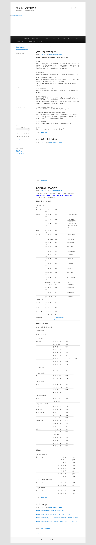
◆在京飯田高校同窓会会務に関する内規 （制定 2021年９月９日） (53, 514)
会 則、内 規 (41, 504)
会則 (42, 528)
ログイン (18, 150)
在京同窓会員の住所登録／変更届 (35, 41)
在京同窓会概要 (25, 38)
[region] (23, 69)
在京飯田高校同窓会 (26, 7)
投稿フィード (19, 151)
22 (26, 135)
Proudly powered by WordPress (48, 539)
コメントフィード (20, 153)
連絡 (77, 38)
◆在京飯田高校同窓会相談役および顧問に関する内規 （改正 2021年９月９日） (57, 521)
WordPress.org (19, 155)
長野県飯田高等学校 (20, 48)
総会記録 (48, 38)
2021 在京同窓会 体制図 (46, 139)
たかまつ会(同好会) (62, 38)
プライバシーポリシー (46, 51)
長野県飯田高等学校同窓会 (22, 49)
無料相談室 (70, 38)
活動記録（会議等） (21, 41)
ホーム (18, 38)
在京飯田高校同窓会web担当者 (55, 54)
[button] (23, 100)
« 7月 (19, 139)
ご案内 (53, 38)
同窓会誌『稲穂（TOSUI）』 (37, 38)
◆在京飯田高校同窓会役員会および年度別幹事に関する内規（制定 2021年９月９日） (57, 518)
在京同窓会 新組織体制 (46, 187)
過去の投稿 (39, 534)
